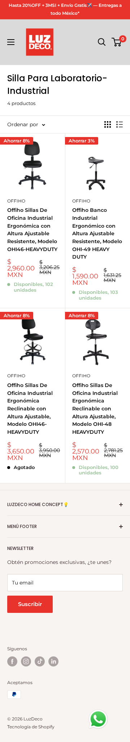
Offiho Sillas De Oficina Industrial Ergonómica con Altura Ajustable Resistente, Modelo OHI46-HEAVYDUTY (32, 229)
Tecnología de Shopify (31, 726)
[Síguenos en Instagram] (26, 661)
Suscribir (30, 604)
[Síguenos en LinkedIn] (53, 661)
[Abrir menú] (10, 42)
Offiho (16, 201)
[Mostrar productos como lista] (119, 124)
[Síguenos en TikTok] (40, 661)
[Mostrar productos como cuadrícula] (107, 124)
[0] (116, 42)
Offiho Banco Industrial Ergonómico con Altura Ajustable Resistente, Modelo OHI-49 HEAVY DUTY (97, 233)
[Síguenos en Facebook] (12, 661)
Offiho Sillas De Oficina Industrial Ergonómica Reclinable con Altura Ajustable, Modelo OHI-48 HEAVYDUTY (95, 408)
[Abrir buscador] (102, 42)
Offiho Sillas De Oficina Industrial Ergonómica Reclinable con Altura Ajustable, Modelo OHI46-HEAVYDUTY (30, 408)
